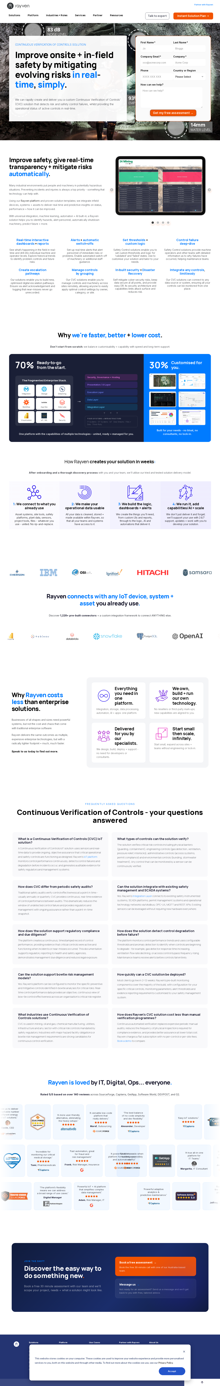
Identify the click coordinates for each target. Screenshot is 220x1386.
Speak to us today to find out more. (35, 751)
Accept (172, 1371)
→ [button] (209, 190)
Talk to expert (157, 16)
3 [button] (163, 222)
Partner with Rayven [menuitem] (129, 1342)
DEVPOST (163, 1094)
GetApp (132, 1094)
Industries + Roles (56, 15)
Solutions (14, 15)
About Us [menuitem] (153, 1342)
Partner (97, 15)
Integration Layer (142, 896)
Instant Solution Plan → (193, 16)
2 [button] (158, 222)
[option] (160, 186)
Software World (147, 1094)
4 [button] (168, 222)
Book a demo (124, 1041)
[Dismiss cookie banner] (184, 1352)
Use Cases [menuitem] (94, 1342)
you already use (120, 599)
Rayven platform (30, 200)
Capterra (121, 1094)
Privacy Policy (165, 1362)
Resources (116, 15)
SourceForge (106, 1094)
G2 (177, 1094)
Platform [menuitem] (63, 1342)
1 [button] (153, 222)
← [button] (111, 190)
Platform (33, 15)
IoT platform (90, 857)
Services (80, 15)
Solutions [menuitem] (33, 1342)
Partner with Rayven (203, 4)
